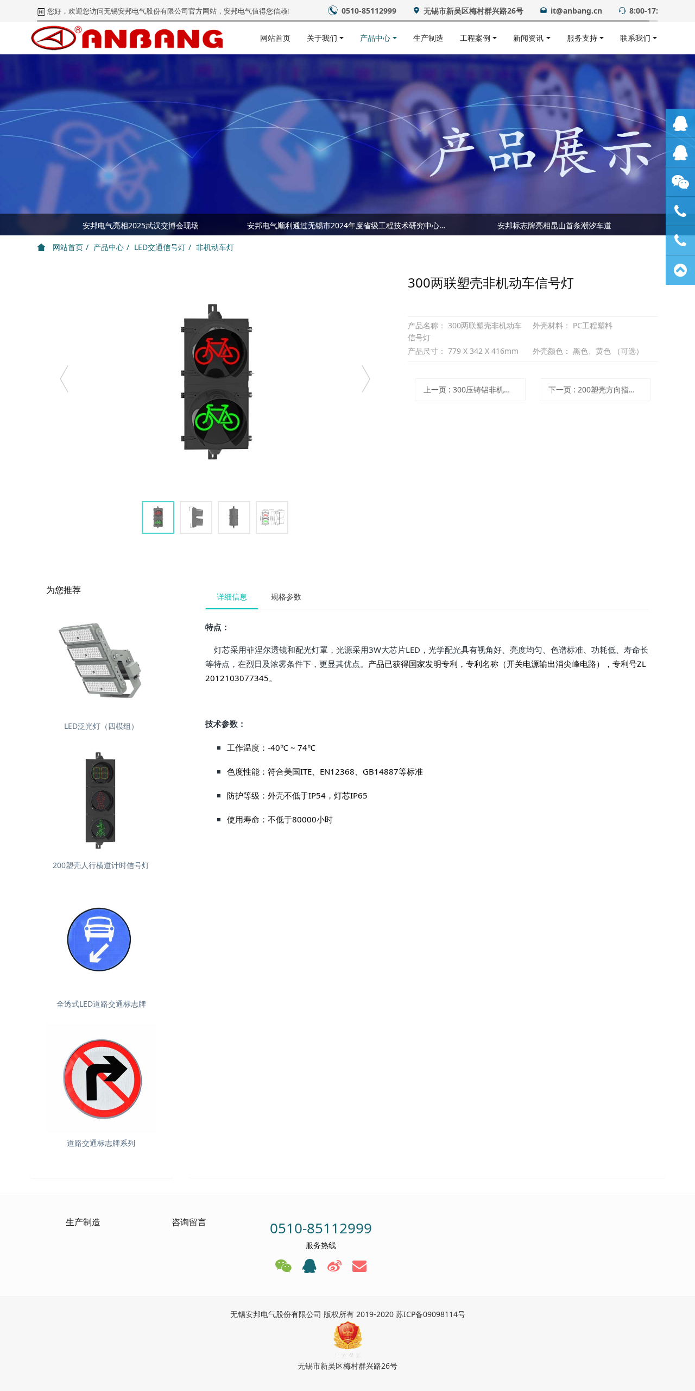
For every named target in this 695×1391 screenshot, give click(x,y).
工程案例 (475, 38)
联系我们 (635, 38)
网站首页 (275, 38)
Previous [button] (42, 224)
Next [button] (652, 224)
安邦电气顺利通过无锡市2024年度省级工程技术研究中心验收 (347, 225)
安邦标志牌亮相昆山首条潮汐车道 (554, 225)
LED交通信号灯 (160, 247)
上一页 (475, 389)
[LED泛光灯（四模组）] (101, 662)
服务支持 (582, 38)
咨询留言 (189, 1222)
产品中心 (375, 38)
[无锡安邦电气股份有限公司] (127, 38)
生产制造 (428, 38)
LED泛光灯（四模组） (101, 726)
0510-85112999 (321, 1228)
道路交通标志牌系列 (101, 1143)
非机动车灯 (215, 247)
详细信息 (232, 596)
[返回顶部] (680, 270)
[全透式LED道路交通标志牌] (101, 939)
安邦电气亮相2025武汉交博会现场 (141, 225)
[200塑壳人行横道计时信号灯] (101, 800)
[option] (347, 227)
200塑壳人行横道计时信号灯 (101, 865)
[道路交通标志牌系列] (101, 1078)
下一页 (599, 389)
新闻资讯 (528, 38)
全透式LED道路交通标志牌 (101, 1004)
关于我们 (322, 38)
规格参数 (286, 596)
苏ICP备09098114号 (430, 1314)
